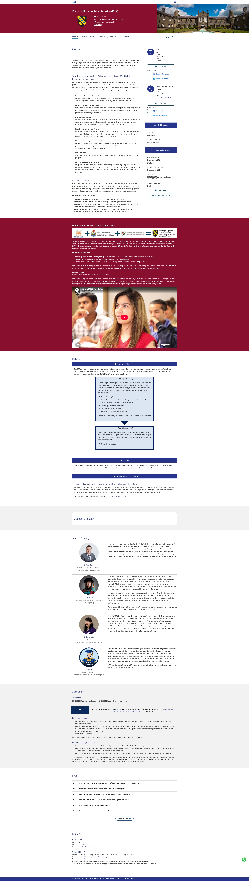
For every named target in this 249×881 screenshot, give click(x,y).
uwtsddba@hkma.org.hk (86, 847)
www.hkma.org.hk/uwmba (117, 496)
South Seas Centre (162, 97)
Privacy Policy (117, 878)
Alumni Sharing (103, 37)
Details (91, 37)
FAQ (120, 37)
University (83, 37)
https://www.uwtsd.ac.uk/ (106, 22)
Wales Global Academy (103, 279)
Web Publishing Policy (105, 878)
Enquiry (126, 37)
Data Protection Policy (129, 878)
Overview (75, 37)
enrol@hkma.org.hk (102, 857)
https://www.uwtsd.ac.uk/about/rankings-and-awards (90, 275)
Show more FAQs (124, 818)
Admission (113, 37)
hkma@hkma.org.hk (87, 857)
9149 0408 (83, 859)
